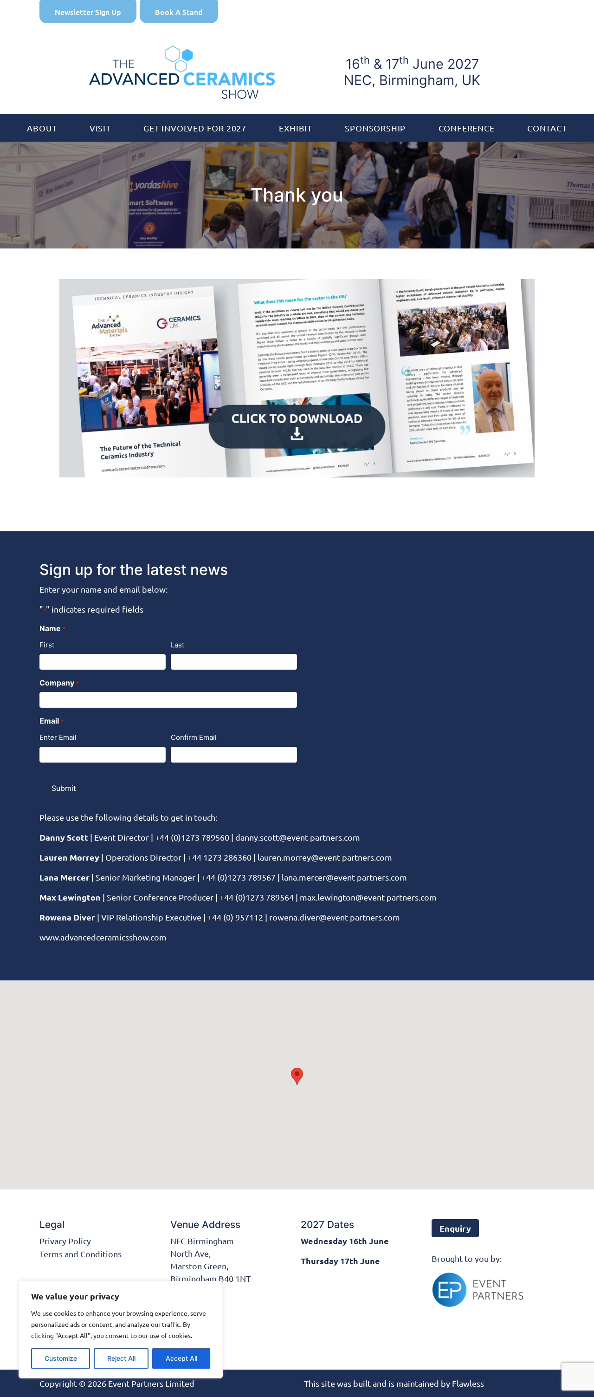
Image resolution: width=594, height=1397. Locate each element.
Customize (61, 1358)
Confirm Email (194, 737)
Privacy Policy (65, 1241)
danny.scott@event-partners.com (297, 837)
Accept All (181, 1358)
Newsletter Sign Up (88, 12)
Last (177, 644)
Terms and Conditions (80, 1254)
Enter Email (58, 737)
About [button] (42, 128)
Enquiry (455, 1228)
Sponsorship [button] (375, 128)
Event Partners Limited (151, 1383)
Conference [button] (467, 128)
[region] (121, 1329)
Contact (547, 128)
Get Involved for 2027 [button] (194, 128)
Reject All (121, 1358)
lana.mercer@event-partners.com (344, 877)
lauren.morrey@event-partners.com (325, 857)
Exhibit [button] (295, 128)
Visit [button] (100, 128)
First (46, 644)
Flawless (468, 1383)
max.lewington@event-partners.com (368, 897)
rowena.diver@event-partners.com (334, 917)
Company (59, 682)
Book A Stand (179, 12)
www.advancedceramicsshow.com (103, 937)
